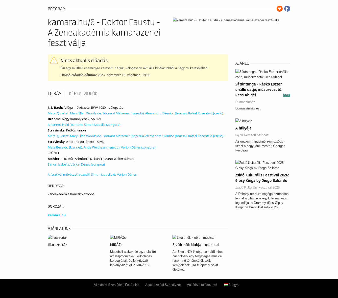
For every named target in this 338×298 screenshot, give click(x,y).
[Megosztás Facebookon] (287, 9)
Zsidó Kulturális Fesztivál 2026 (257, 187)
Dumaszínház (245, 102)
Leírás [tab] (54, 93)
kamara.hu (57, 215)
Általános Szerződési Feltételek (116, 285)
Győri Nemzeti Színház (252, 135)
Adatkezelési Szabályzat (163, 285)
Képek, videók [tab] (83, 93)
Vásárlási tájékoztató (202, 285)
